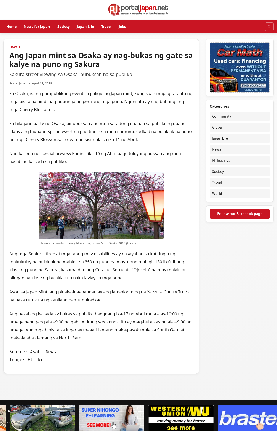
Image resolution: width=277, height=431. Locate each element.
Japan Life (85, 26)
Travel (106, 26)
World (217, 193)
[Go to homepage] (138, 9)
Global (217, 127)
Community (221, 116)
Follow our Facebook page (239, 213)
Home (11, 26)
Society (63, 26)
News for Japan (37, 26)
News (216, 149)
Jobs (122, 26)
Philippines (221, 160)
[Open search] (269, 26)
